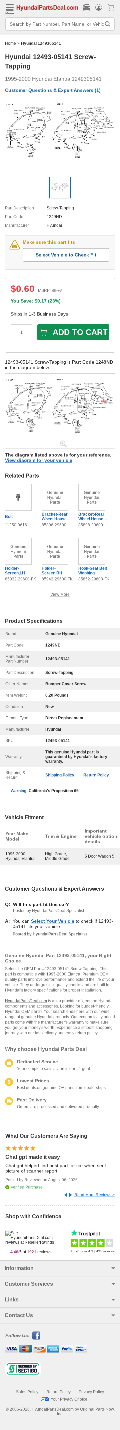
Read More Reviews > (94, 1195)
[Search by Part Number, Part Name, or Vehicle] (108, 24)
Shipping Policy (59, 775)
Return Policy (96, 775)
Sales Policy (27, 1392)
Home (10, 43)
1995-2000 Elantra (63, 974)
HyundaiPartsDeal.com (26, 1001)
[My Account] (99, 7)
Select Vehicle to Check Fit (66, 254)
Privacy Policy (91, 1392)
